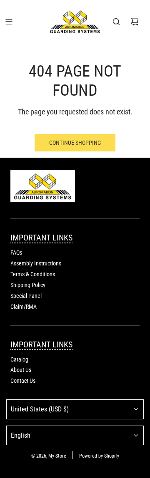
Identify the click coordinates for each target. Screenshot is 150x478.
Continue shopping (75, 142)
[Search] (116, 21)
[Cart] (134, 21)
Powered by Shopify (99, 456)
